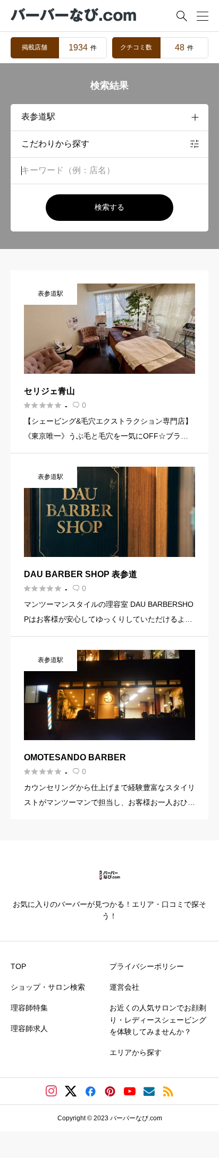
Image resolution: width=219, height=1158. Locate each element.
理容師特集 (29, 1007)
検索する (109, 207)
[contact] (149, 1091)
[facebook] (90, 1091)
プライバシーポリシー (147, 966)
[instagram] (51, 1091)
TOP (18, 966)
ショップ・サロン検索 (48, 987)
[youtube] (130, 1091)
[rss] (168, 1091)
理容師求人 (29, 1028)
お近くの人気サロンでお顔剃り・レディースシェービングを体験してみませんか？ (158, 1019)
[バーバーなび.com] (74, 16)
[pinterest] (110, 1091)
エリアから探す (136, 1052)
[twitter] (71, 1091)
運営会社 (124, 987)
